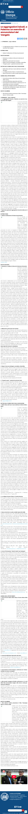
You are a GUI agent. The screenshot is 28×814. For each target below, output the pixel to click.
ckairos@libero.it (7, 650)
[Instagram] (4, 4)
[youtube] (6, 4)
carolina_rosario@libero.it (15, 667)
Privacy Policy (22, 813)
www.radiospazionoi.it (7, 523)
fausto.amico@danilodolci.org (18, 592)
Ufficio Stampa (10, 13)
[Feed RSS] (8, 4)
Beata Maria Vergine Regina (7, 1)
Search (22, 7)
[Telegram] (10, 4)
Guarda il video (4, 262)
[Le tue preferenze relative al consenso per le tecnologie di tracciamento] (25, 811)
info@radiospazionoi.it (21, 548)
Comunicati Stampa (6, 23)
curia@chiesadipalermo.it (15, 799)
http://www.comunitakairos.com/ (9, 653)
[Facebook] (2, 4)
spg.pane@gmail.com (7, 400)
